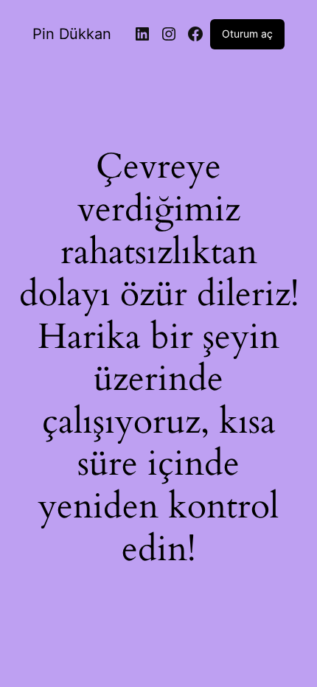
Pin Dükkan (71, 34)
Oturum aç (247, 33)
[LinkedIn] (142, 34)
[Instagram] (169, 34)
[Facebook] (195, 34)
